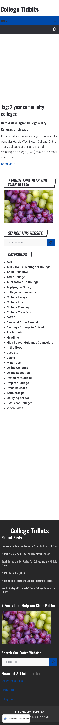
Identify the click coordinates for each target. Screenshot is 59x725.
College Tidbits (19, 8)
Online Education (18, 372)
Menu (4, 21)
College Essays (17, 297)
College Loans (8, 699)
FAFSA (11, 317)
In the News (14, 347)
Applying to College (20, 287)
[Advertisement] (29, 71)
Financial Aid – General (22, 322)
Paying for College (19, 377)
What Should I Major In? (14, 573)
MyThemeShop (35, 712)
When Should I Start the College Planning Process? (27, 581)
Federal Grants (9, 690)
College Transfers (19, 312)
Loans (11, 357)
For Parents (14, 332)
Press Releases (17, 388)
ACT (10, 262)
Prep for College (18, 383)
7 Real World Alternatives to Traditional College (26, 554)
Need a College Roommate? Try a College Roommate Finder (28, 590)
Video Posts (15, 408)
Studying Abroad (18, 398)
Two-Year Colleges (19, 403)
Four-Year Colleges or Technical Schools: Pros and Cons (29, 546)
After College (16, 277)
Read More (8, 164)
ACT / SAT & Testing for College (28, 267)
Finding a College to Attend (25, 327)
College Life (15, 302)
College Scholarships (12, 681)
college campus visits (21, 292)
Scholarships (15, 393)
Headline (13, 337)
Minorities (14, 362)
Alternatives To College (23, 282)
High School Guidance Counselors (30, 342)
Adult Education (18, 272)
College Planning (18, 307)
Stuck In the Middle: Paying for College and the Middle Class (29, 563)
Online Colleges (17, 367)
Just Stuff (13, 352)
